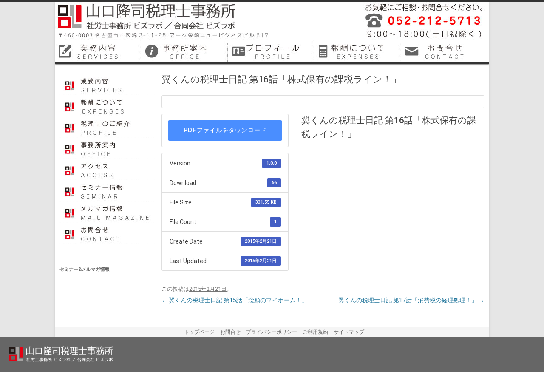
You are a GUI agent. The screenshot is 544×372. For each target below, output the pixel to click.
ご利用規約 (315, 332)
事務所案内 (107, 148)
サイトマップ (349, 332)
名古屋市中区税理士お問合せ (445, 51)
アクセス (107, 169)
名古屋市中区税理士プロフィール (272, 51)
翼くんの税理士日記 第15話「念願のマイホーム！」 (235, 300)
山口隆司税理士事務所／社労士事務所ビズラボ (163, 21)
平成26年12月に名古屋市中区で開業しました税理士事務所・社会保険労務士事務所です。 (421, 21)
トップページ (199, 332)
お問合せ (107, 233)
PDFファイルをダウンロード (225, 130)
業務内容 (107, 84)
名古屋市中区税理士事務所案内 (185, 51)
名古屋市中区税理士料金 (358, 51)
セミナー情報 (107, 191)
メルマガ (107, 212)
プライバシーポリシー (271, 332)
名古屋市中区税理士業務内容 (98, 51)
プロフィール (107, 127)
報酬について (107, 105)
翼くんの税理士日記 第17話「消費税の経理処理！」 (411, 300)
